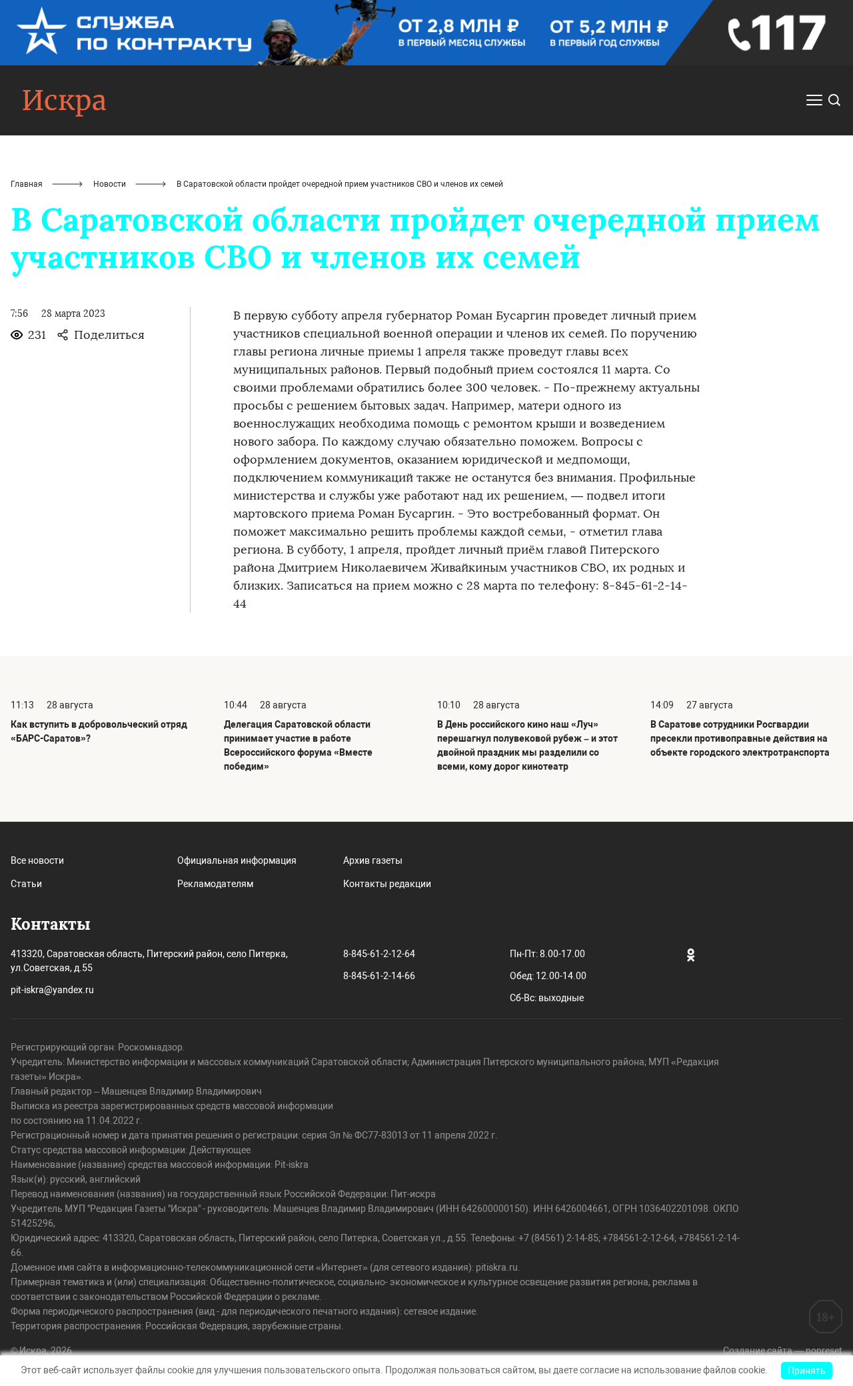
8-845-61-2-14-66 (379, 975)
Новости (109, 184)
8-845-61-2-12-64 (379, 953)
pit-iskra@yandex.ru (52, 989)
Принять (807, 1370)
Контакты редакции (387, 883)
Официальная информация (237, 860)
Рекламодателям (215, 883)
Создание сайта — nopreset (782, 1350)
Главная (27, 184)
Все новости (37, 860)
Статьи (26, 883)
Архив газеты (373, 860)
